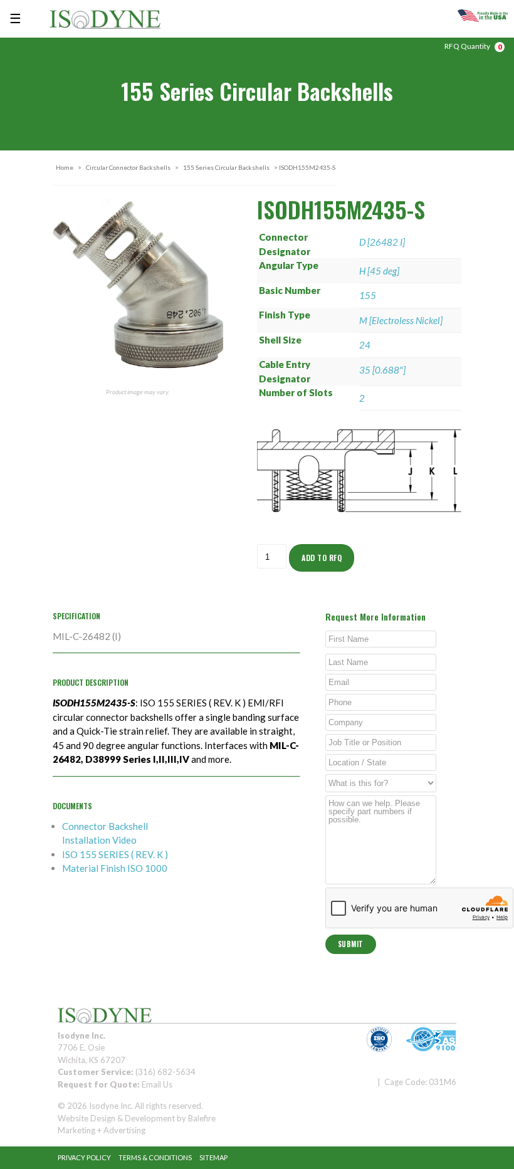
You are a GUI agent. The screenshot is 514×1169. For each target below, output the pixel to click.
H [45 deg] (379, 270)
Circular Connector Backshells (128, 167)
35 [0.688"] (382, 369)
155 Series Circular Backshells (226, 167)
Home (64, 167)
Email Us (157, 1084)
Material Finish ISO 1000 (114, 868)
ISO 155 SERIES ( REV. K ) (115, 854)
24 (364, 344)
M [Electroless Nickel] (401, 320)
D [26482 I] (382, 242)
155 (367, 295)
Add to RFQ (322, 557)
